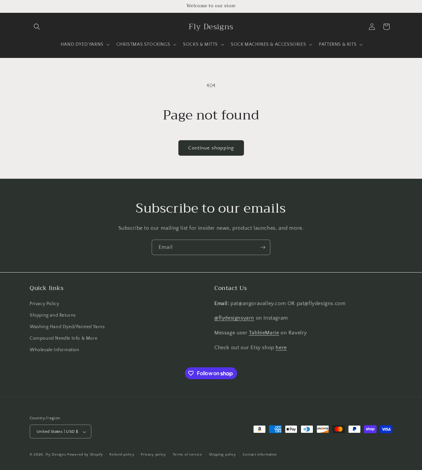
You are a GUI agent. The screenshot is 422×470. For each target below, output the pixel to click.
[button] (37, 26)
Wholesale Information (54, 349)
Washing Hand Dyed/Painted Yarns (67, 326)
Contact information (260, 455)
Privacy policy (153, 455)
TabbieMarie (264, 333)
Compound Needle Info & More (63, 338)
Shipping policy (222, 455)
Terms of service (187, 455)
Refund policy (121, 455)
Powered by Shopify (85, 455)
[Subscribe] (263, 247)
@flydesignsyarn (234, 318)
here (281, 347)
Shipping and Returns (53, 315)
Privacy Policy (44, 303)
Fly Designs (55, 455)
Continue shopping (211, 148)
